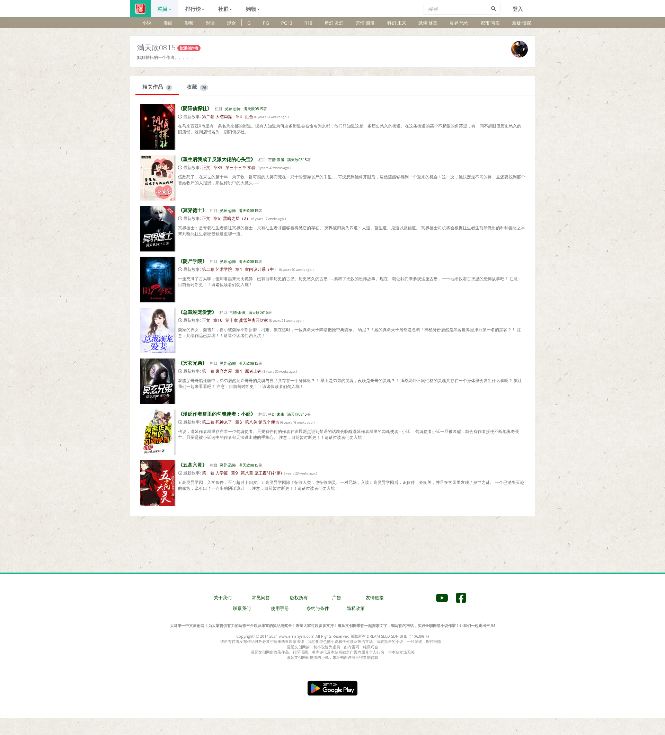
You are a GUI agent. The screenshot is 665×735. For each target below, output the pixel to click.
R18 (308, 23)
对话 (210, 23)
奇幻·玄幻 (334, 23)
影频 (189, 23)
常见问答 (261, 597)
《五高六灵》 (192, 464)
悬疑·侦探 (521, 23)
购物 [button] (251, 8)
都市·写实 (490, 23)
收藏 (196, 86)
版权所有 (299, 597)
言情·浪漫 (365, 23)
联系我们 (242, 608)
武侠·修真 (427, 23)
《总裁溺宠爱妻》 (197, 312)
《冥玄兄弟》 (192, 363)
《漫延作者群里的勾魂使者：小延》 (217, 413)
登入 (518, 8)
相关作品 (156, 86)
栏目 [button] (163, 8)
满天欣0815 (253, 108)
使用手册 (280, 608)
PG (266, 23)
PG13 (286, 23)
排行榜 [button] (193, 8)
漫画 (167, 23)
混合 (231, 23)
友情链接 (375, 597)
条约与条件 (318, 608)
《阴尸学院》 (192, 261)
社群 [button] (223, 8)
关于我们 (223, 597)
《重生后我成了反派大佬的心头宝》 (217, 159)
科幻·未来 (396, 23)
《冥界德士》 (192, 210)
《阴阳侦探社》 (195, 108)
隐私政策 (356, 608)
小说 (146, 23)
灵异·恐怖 (459, 23)
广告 (336, 597)
